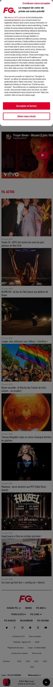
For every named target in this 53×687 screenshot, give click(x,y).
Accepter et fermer (26, 106)
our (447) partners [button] (18, 17)
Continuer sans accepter (36, 3)
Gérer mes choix (26, 116)
